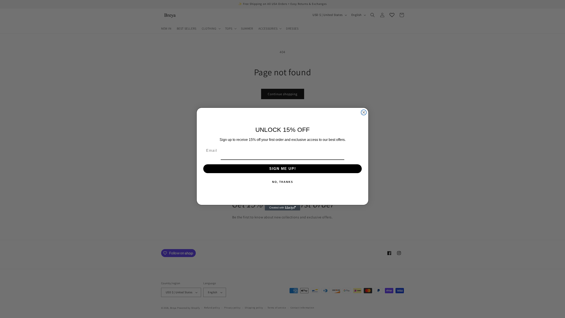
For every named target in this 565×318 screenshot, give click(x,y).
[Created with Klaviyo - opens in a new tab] (282, 207)
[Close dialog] (363, 112)
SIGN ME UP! (282, 168)
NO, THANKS (282, 182)
